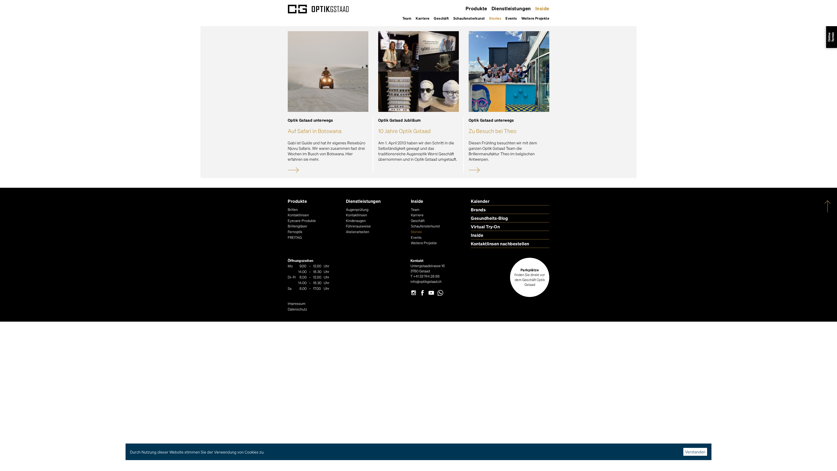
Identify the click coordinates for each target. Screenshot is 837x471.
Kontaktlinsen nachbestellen (500, 243)
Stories (495, 18)
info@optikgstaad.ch (426, 281)
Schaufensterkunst (469, 18)
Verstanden (695, 451)
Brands (478, 209)
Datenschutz (297, 309)
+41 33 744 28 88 (426, 276)
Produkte (476, 8)
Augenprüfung (357, 209)
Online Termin (831, 37)
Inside (542, 8)
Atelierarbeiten (357, 231)
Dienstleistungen (511, 8)
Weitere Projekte (535, 18)
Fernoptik (295, 231)
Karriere (422, 18)
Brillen (293, 209)
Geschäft (441, 18)
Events (511, 18)
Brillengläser (297, 226)
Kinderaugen (356, 220)
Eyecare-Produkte (302, 220)
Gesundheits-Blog (489, 218)
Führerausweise (358, 226)
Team (407, 18)
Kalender (480, 201)
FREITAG (295, 237)
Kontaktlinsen (298, 215)
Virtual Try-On (485, 226)
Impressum (296, 303)
